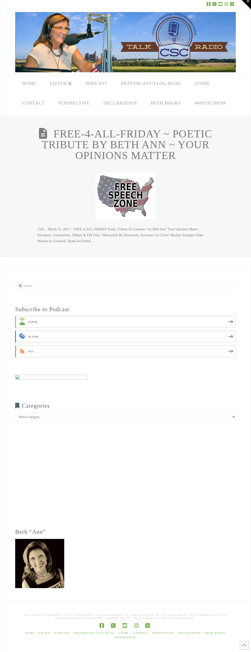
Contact (140, 633)
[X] (215, 4)
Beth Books (215, 633)
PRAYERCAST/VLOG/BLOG (94, 633)
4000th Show (125, 637)
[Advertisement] (125, 478)
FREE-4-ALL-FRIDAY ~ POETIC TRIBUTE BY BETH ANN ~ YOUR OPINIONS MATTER (127, 145)
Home (30, 633)
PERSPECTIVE (163, 633)
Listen (44, 633)
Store (124, 633)
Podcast (62, 633)
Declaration (189, 633)
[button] (246, 4)
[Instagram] (227, 4)
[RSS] (233, 4)
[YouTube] (221, 4)
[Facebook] (209, 4)
